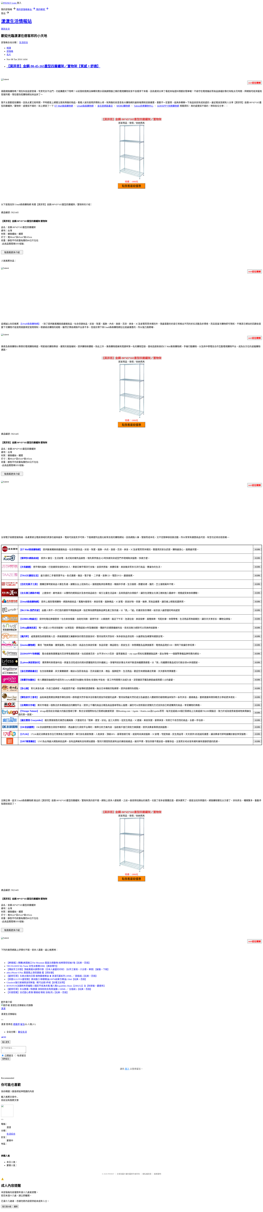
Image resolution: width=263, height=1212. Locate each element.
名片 (9, 54)
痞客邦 (16, 1024)
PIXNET (111, 1174)
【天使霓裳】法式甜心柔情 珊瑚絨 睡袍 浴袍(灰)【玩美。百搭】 (38, 992)
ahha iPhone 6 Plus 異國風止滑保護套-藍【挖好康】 (31, 972)
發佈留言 (5, 1059)
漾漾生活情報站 (16, 21)
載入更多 (5, 1042)
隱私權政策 (146, 1174)
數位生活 (22, 1032)
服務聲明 (157, 1174)
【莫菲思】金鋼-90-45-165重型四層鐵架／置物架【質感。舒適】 (53, 66)
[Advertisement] (131, 297)
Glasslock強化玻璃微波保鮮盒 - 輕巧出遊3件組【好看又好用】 (36, 982)
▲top (3, 1037)
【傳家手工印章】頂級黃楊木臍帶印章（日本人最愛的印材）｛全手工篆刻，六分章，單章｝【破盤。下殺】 (58, 969)
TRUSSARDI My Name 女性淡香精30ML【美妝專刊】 (32, 966)
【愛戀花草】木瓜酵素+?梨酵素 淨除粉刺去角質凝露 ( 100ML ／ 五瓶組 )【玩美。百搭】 (49, 989)
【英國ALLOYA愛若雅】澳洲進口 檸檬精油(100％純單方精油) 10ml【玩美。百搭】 (47, 979)
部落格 (10, 51)
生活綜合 (23, 42)
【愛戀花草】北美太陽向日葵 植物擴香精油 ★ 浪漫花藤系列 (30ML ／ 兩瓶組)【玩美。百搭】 (52, 976)
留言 (22, 1024)
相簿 (9, 48)
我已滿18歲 (6, 1207)
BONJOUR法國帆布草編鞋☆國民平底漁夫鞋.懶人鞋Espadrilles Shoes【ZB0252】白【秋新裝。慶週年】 (56, 986)
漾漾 (3, 1008)
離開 (16, 1207)
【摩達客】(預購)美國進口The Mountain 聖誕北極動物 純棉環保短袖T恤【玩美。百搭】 (49, 963)
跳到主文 (5, 29)
